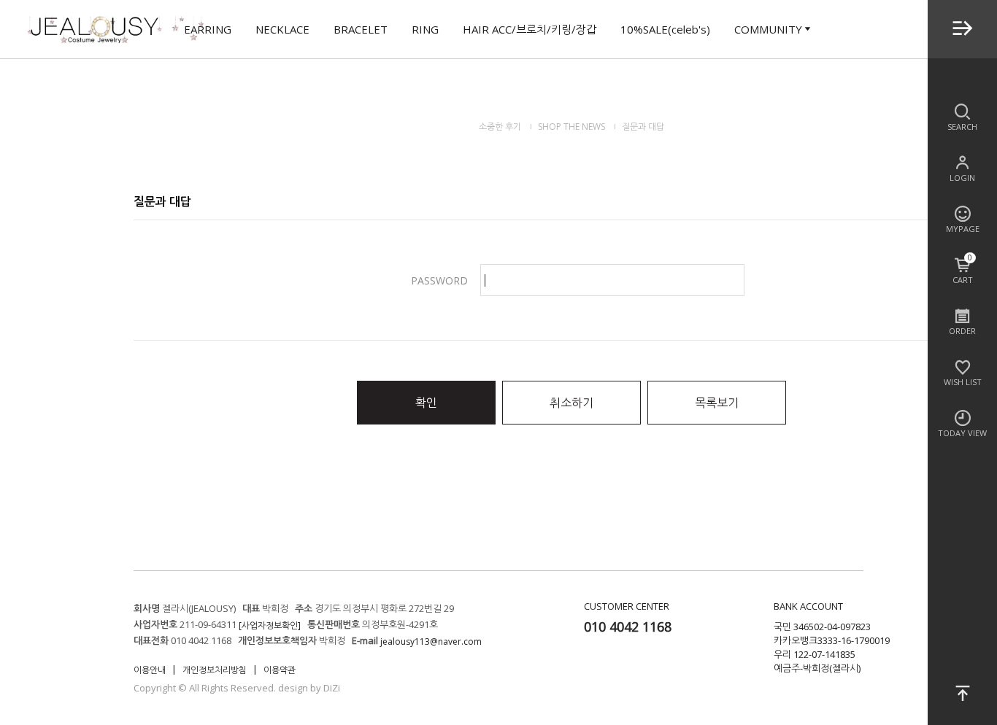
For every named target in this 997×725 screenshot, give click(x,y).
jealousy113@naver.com (431, 641)
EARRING (207, 29)
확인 (426, 403)
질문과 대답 (643, 126)
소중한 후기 (500, 126)
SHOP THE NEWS (571, 126)
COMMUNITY (768, 29)
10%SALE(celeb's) (665, 29)
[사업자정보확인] (270, 625)
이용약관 (279, 670)
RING (425, 29)
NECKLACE (282, 29)
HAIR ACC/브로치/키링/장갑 (529, 29)
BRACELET (361, 29)
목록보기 (717, 403)
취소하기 (571, 403)
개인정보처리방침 (214, 670)
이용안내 (150, 670)
